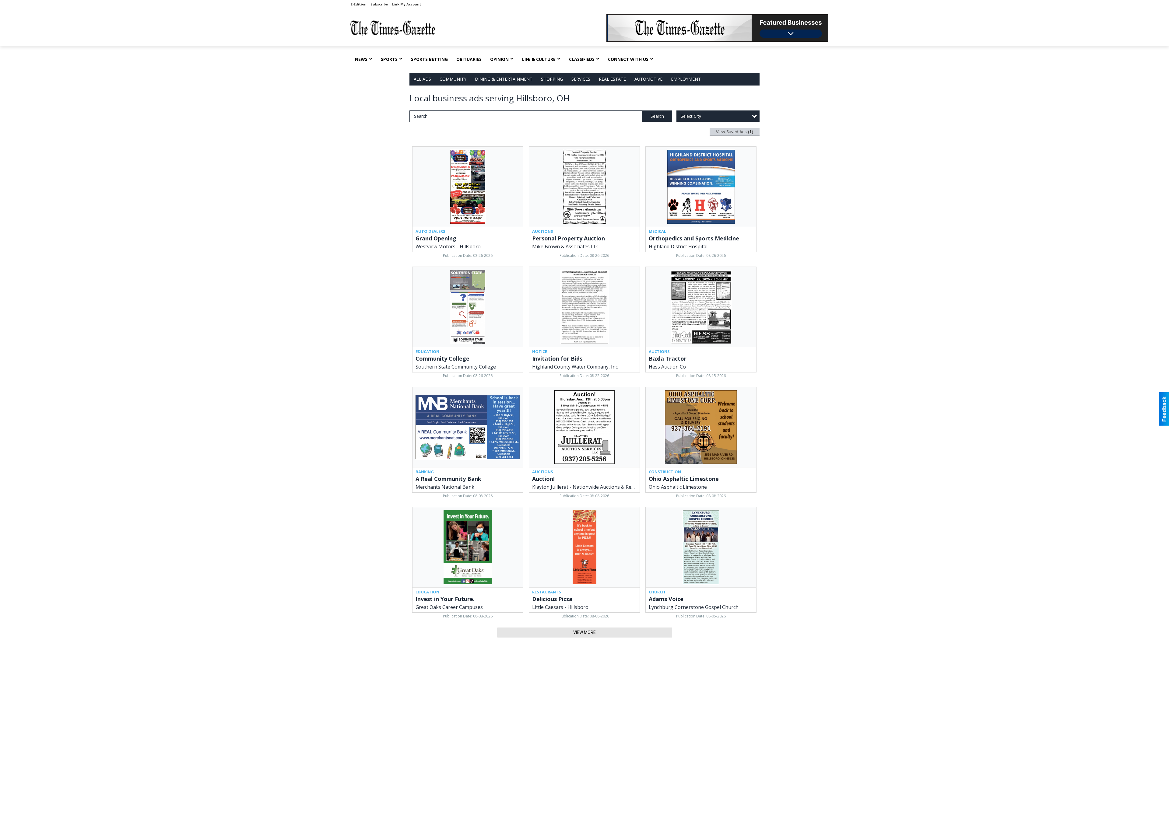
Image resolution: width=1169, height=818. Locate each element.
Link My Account (406, 4)
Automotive (648, 79)
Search (657, 116)
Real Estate (612, 79)
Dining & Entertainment (503, 79)
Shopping (552, 79)
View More (584, 632)
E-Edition (359, 4)
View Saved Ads (734, 132)
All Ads (422, 79)
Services (580, 79)
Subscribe (379, 4)
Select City (691, 116)
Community (453, 79)
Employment (686, 79)
